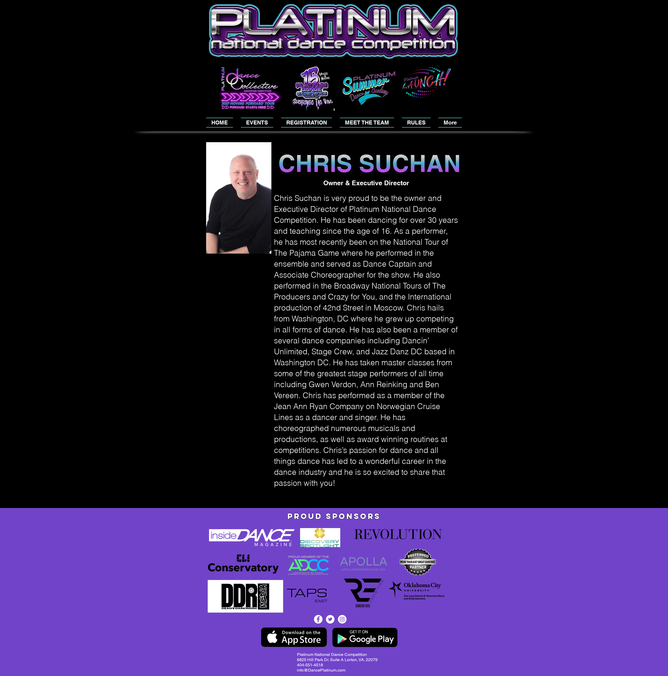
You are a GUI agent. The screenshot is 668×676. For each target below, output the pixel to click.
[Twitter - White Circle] (330, 619)
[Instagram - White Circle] (342, 619)
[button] (456, 63)
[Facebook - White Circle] (318, 619)
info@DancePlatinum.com (321, 670)
